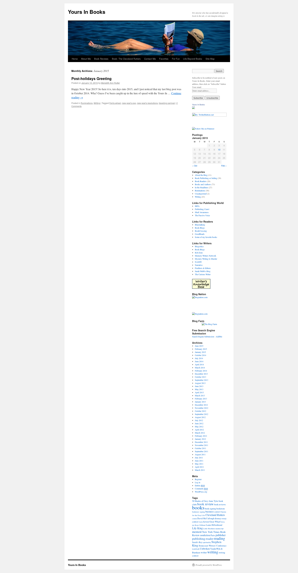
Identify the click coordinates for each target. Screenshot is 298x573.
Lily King (197, 528)
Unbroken (205, 548)
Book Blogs (200, 227)
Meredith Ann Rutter (110, 82)
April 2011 (199, 466)
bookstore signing (198, 512)
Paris (213, 535)
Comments (201, 488)
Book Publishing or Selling (206, 178)
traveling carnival (167, 103)
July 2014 (199, 358)
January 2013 (200, 401)
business (209, 511)
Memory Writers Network (205, 255)
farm (201, 522)
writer (204, 552)
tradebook (195, 549)
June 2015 (199, 345)
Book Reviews (101, 58)
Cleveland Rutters (215, 515)
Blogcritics (199, 246)
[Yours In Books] (193, 108)
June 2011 (199, 460)
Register (198, 479)
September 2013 (201, 380)
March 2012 (200, 432)
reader (209, 539)
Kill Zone (199, 252)
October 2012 (200, 411)
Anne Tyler (213, 500)
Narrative (198, 265)
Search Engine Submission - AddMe (207, 336)
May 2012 (199, 426)
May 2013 (199, 389)
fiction (206, 521)
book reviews (220, 504)
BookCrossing (201, 230)
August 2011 (200, 454)
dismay (218, 518)
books (198, 507)
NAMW (198, 261)
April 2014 (199, 364)
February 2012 (201, 435)
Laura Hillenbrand (214, 524)
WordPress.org (201, 491)
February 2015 (201, 349)
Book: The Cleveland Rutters (126, 58)
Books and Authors (203, 184)
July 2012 (199, 420)
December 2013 (201, 373)
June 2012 (199, 423)
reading (219, 538)
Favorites (163, 58)
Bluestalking (200, 224)
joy (193, 525)
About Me (86, 58)
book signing (210, 508)
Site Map (210, 58)
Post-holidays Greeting (91, 78)
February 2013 (201, 398)
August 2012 (200, 417)
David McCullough (205, 518)
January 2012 (200, 439)
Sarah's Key (197, 542)
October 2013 (200, 376)
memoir (197, 532)
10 (219, 149)
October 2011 (200, 448)
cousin (194, 518)
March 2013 (200, 395)
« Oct (194, 165)
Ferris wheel (115, 103)
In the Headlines (201, 187)
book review (205, 504)
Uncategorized (201, 193)
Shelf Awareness (202, 212)
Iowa (223, 522)
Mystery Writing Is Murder (206, 258)
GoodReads (200, 234)
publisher (221, 535)
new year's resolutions (147, 103)
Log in (197, 482)
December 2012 (201, 404)
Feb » (224, 165)
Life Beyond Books (192, 58)
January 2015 (200, 352)
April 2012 (199, 429)
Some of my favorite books (206, 237)
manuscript (219, 528)
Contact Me (150, 58)
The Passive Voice (202, 215)
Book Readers (200, 181)
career (217, 511)
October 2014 (200, 355)
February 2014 (201, 370)
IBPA (197, 206)
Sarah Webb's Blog (202, 271)
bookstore (220, 508)
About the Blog (201, 175)
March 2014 (200, 367)
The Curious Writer (203, 274)
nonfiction (205, 535)
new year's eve (129, 103)
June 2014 (199, 361)
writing (212, 551)
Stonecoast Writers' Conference (212, 545)
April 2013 (199, 392)
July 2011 (199, 457)
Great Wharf (214, 521)
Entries (200, 485)
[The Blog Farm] (209, 324)
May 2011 (199, 463)
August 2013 (200, 383)
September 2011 (201, 451)
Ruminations (87, 103)
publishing (198, 539)
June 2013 (199, 386)
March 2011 (200, 470)
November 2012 (201, 407)
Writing (97, 103)
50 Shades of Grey (200, 500)
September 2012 (201, 414)
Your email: (197, 87)
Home (75, 58)
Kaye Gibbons (200, 525)
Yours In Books (86, 11)
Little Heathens (209, 528)
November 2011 (201, 445)
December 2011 (201, 442)
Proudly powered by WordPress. (209, 565)
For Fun (176, 58)
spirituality (207, 542)
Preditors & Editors (203, 268)
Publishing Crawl (202, 209)
